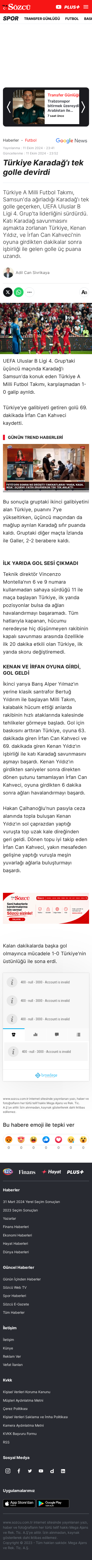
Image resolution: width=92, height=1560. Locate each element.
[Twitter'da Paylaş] (8, 292)
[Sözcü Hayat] (51, 1172)
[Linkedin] (63, 1471)
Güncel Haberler (18, 1267)
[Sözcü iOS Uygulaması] (19, 1503)
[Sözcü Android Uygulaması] (53, 1503)
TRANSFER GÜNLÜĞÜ (42, 19)
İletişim (8, 1340)
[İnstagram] (8, 1471)
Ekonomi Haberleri (17, 1235)
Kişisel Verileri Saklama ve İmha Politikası (35, 1417)
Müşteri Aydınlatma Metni (23, 1400)
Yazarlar (9, 1218)
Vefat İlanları (13, 1365)
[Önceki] (9, 107)
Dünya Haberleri (16, 1252)
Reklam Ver (12, 1356)
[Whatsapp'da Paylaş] (19, 292)
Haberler (11, 140)
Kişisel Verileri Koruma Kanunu (26, 1392)
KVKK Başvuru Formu (20, 1434)
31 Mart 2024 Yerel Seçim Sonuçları (31, 1202)
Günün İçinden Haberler (22, 1279)
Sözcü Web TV (14, 1287)
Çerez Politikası (15, 1409)
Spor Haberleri (14, 1296)
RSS (6, 1442)
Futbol (31, 140)
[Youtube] (41, 1471)
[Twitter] (30, 1471)
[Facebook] (19, 1471)
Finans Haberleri (16, 1227)
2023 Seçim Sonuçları (20, 1210)
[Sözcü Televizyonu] (8, 1171)
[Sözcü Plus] (75, 1172)
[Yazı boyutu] (84, 292)
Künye (8, 1348)
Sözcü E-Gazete (16, 1304)
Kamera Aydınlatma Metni (23, 1425)
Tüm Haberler (14, 1312)
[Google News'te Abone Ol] (71, 141)
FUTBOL (72, 19)
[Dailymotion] (52, 1471)
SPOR (11, 18)
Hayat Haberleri (15, 1243)
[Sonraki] (83, 107)
